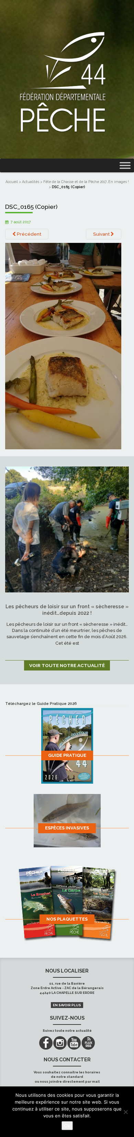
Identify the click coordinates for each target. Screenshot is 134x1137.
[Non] (125, 1111)
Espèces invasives (67, 827)
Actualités (30, 182)
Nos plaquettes (67, 919)
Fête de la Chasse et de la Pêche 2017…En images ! (86, 182)
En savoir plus (67, 1005)
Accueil (11, 182)
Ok (67, 1125)
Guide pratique (67, 755)
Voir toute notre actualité (67, 665)
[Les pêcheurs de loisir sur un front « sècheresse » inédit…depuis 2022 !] (67, 529)
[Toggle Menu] (125, 165)
